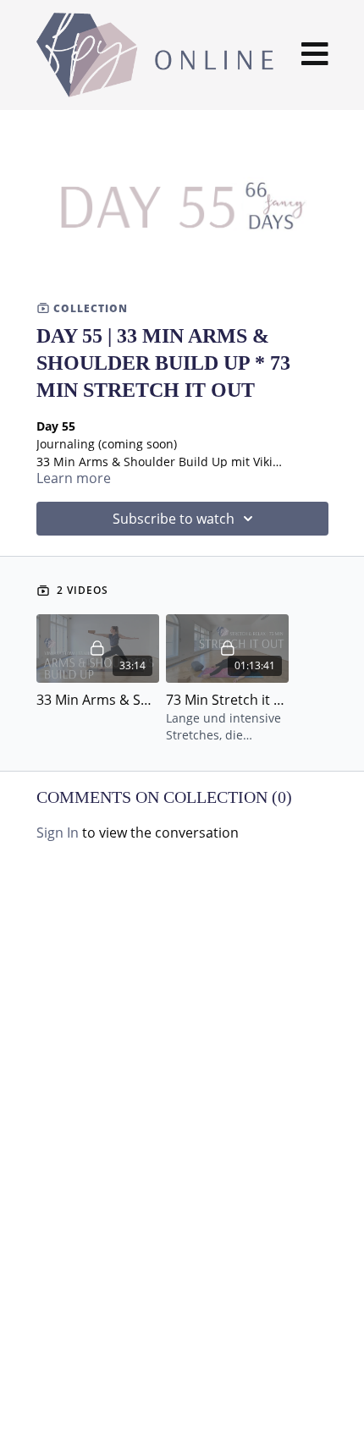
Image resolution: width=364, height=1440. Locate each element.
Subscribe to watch (173, 518)
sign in (57, 832)
